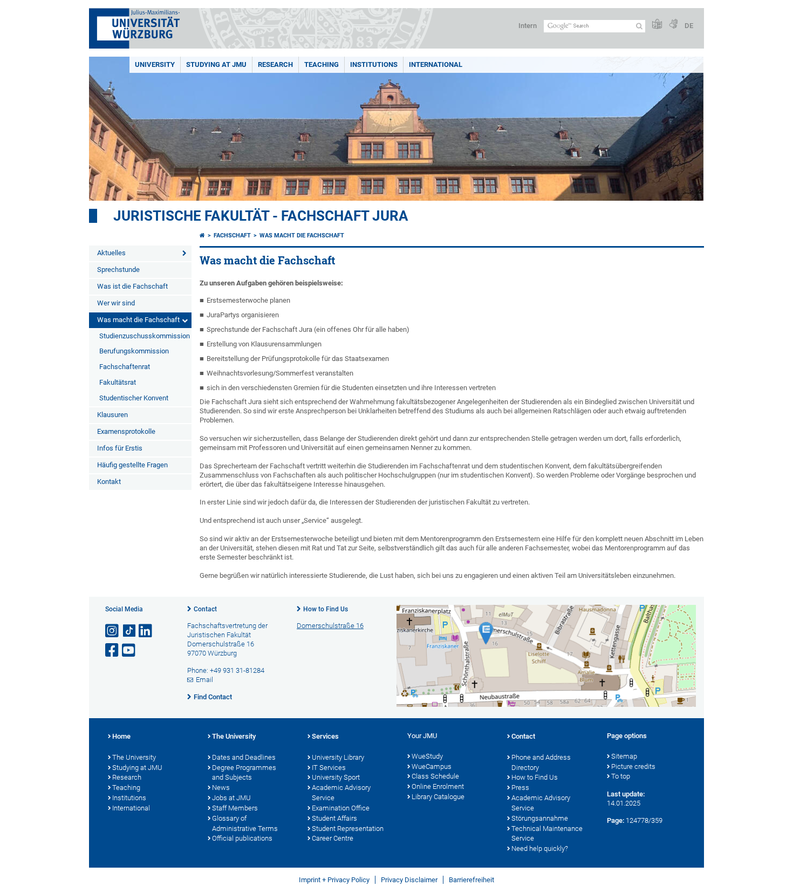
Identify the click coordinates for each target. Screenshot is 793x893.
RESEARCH (275, 64)
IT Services (329, 768)
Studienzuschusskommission (144, 336)
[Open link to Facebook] (112, 650)
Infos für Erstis (119, 448)
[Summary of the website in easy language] (657, 24)
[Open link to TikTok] (129, 631)
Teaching (321, 64)
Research (126, 777)
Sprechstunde (118, 269)
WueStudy (427, 756)
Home (121, 736)
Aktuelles (111, 253)
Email (204, 680)
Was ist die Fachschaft (132, 286)
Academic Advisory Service (341, 792)
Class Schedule (435, 776)
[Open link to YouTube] (129, 650)
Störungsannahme (539, 818)
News (221, 787)
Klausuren (112, 415)
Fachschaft (232, 235)
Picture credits (633, 766)
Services (325, 736)
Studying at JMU (137, 768)
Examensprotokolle (126, 431)
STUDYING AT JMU (216, 64)
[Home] (202, 235)
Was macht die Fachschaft (138, 320)
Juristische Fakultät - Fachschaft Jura (260, 216)
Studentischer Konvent (133, 398)
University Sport (336, 777)
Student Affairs (334, 818)
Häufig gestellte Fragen (132, 465)
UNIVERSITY (155, 64)
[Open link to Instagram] (112, 631)
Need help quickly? (539, 848)
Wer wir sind (116, 303)
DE (689, 26)
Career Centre (332, 838)
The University (134, 757)
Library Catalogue (438, 797)
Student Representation (348, 828)
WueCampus (432, 766)
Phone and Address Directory (541, 762)
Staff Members (235, 808)
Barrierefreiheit (471, 880)
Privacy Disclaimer (409, 880)
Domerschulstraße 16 (330, 626)
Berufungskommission (134, 351)
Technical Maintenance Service (547, 833)
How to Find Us (325, 609)
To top (620, 776)
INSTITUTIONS (374, 64)
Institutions (129, 798)
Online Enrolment (438, 786)
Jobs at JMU (231, 798)
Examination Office (341, 808)
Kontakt (109, 482)
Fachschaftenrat (124, 367)
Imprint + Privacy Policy (334, 880)
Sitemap (624, 756)
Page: (615, 820)
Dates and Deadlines (244, 757)
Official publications (242, 838)
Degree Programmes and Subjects (244, 773)
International (435, 64)
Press (520, 787)
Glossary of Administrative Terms (245, 823)
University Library (338, 757)
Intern (527, 26)
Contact (205, 609)
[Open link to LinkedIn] (146, 631)
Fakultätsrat (117, 382)
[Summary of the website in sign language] (673, 24)
